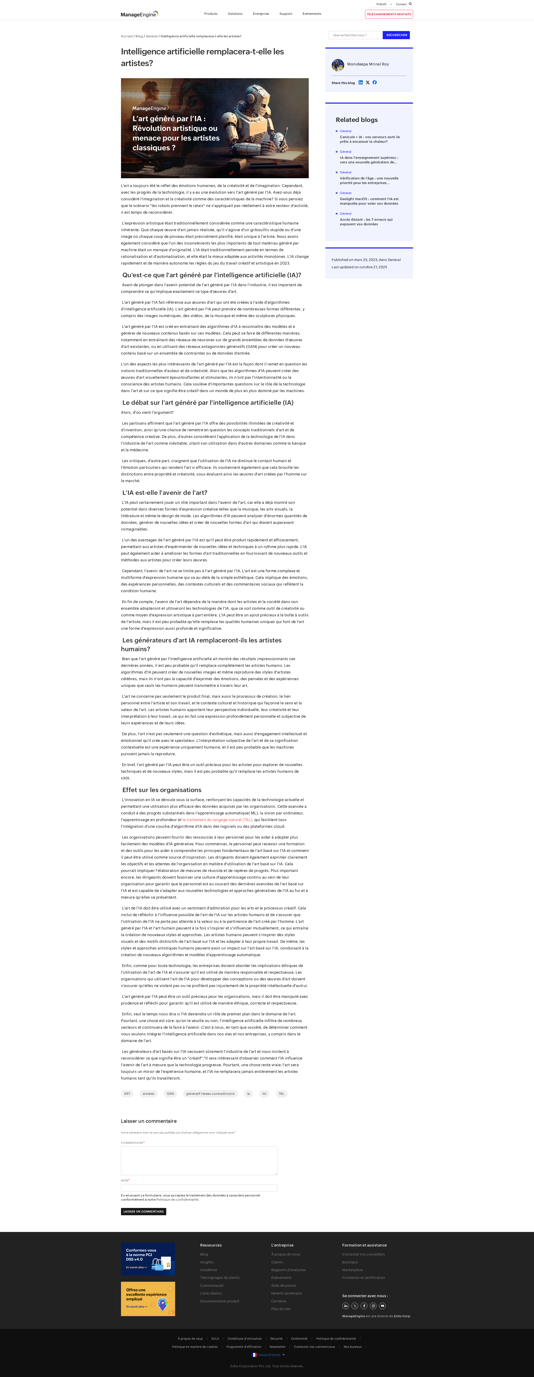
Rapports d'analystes (288, 1270)
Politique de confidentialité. (177, 1199)
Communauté (211, 1286)
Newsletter (278, 1346)
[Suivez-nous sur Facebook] (364, 1306)
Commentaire (132, 1142)
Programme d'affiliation (244, 1346)
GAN (170, 1093)
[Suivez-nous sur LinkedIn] (345, 1306)
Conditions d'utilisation (245, 1338)
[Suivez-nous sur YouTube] (382, 1306)
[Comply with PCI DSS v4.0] (148, 1259)
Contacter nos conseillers (363, 1254)
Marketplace (352, 1270)
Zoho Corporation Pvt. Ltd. (250, 1366)
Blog (204, 1254)
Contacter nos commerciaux (314, 1346)
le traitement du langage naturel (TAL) (217, 820)
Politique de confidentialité (336, 1338)
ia (248, 1093)
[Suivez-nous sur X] (354, 1306)
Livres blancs (211, 1293)
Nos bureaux (353, 1346)
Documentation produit (220, 1301)
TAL (282, 1093)
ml (264, 1093)
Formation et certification (363, 1278)
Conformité (299, 1338)
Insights (207, 1262)
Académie (208, 1270)
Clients (277, 1262)
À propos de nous (285, 1254)
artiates (148, 1093)
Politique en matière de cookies (195, 1346)
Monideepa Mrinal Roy (368, 64)
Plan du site (281, 1309)
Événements (281, 1278)
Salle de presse (283, 1286)
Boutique (350, 1262)
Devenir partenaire (286, 1293)
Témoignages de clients (220, 1278)
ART (127, 1093)
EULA (215, 1338)
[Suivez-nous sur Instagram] (373, 1306)
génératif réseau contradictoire (210, 1093)
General (394, 260)
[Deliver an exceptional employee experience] (148, 1299)
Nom (124, 1180)
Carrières (279, 1301)
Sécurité (276, 1338)
